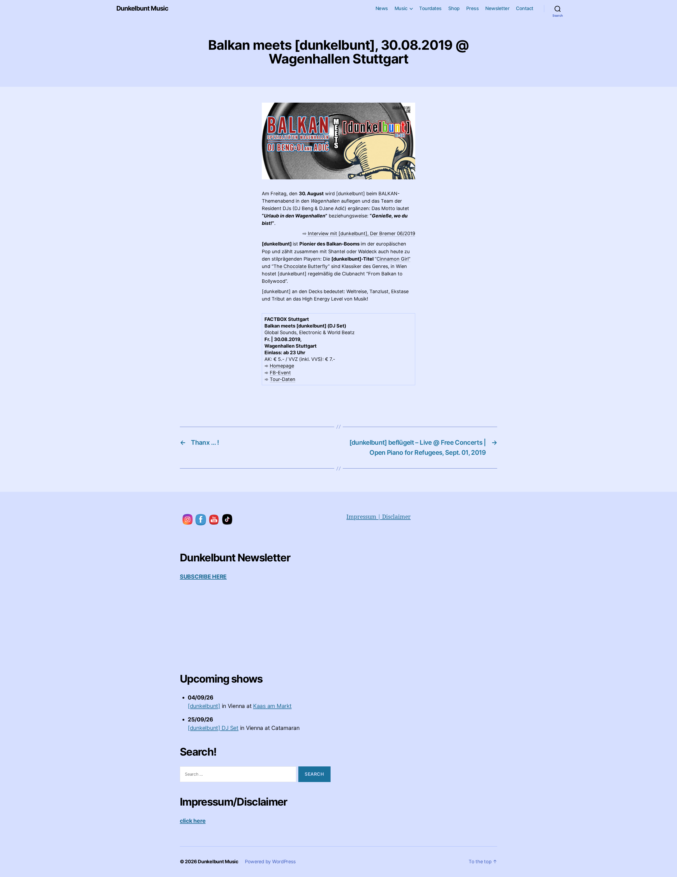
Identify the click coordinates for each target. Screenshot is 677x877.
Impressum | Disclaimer (378, 517)
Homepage (282, 366)
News (382, 8)
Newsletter (497, 8)
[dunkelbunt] (204, 706)
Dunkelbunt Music (142, 8)
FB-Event (280, 372)
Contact (524, 8)
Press (472, 8)
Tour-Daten (282, 379)
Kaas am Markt (272, 706)
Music (401, 8)
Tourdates (430, 8)
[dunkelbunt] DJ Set (213, 728)
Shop (454, 8)
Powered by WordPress (270, 861)
